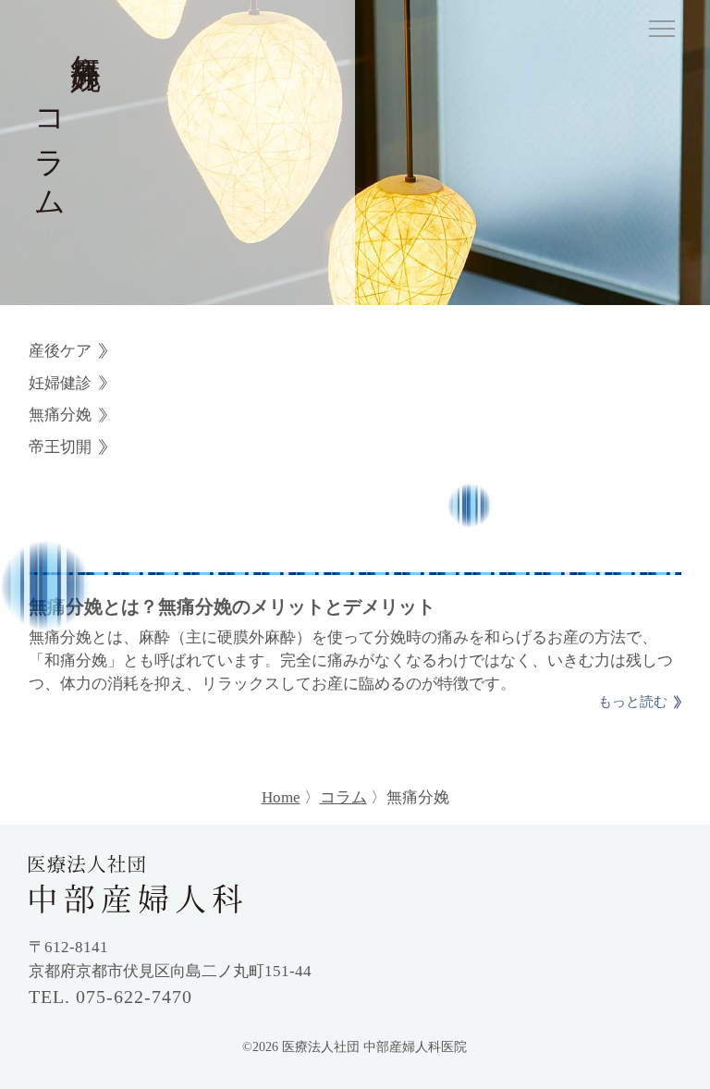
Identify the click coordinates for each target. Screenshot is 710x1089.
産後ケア (60, 351)
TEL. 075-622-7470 (110, 996)
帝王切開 (60, 447)
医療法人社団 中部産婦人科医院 (374, 1047)
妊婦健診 (60, 383)
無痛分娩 (60, 414)
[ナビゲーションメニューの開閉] (662, 31)
